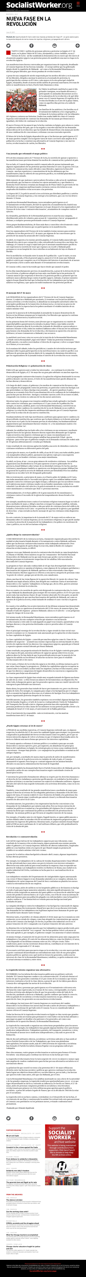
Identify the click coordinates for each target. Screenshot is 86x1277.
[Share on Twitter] (8, 47)
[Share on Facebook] (31, 47)
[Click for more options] (78, 47)
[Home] (39, 5)
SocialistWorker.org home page (43, 1270)
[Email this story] (54, 47)
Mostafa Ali (12, 14)
